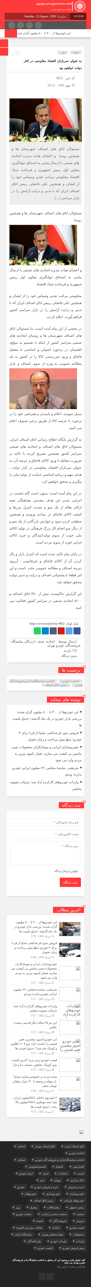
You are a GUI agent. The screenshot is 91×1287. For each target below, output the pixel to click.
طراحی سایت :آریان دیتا (71, 1266)
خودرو (21, 1187)
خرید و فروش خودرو (46, 1187)
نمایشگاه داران (23, 1234)
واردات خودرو (58, 1241)
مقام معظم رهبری (52, 1234)
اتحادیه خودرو (70, 681)
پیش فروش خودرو (73, 1248)
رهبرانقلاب (53, 1207)
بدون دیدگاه (69, 656)
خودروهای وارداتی (73, 1200)
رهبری (33, 1207)
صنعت (80, 1214)
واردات (80, 1241)
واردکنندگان (34, 1241)
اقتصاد (59, 1166)
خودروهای (30, 1193)
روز (18, 1207)
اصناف (21, 1160)
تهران (57, 1180)
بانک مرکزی (77, 1180)
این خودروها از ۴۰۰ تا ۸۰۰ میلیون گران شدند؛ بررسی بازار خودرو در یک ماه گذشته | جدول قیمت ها (47, 718)
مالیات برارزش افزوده (29, 1227)
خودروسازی (53, 1193)
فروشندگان (59, 1221)
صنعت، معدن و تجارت (54, 1214)
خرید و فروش (76, 1187)
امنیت (80, 1173)
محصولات (78, 1234)
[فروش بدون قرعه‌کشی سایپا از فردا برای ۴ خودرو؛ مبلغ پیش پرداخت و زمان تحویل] (45, 950)
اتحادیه (21, 1146)
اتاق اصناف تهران (45, 1146)
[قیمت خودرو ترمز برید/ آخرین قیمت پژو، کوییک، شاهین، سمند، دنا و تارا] (45, 1065)
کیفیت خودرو (45, 1248)
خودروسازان (77, 1193)
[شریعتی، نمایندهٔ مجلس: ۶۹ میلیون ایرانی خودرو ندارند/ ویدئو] (45, 994)
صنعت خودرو (23, 1214)
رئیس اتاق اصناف (56, 685)
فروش (80, 1221)
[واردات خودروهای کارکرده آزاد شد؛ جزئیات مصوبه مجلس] (45, 1011)
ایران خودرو (26, 1173)
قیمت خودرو (77, 1227)
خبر (63, 52)
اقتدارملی (78, 1166)
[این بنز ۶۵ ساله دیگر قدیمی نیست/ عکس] (45, 1027)
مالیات (56, 1227)
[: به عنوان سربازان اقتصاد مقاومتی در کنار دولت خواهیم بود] (13, 92)
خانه (76, 52)
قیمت (39, 1221)
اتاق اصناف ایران (74, 1146)
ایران (45, 1173)
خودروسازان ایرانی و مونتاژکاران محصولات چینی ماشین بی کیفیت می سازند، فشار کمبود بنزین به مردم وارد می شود (46, 753)
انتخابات (62, 1173)
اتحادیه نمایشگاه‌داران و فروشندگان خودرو (59, 1160)
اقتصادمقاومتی (37, 1166)
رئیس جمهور (76, 1207)
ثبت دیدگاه (70, 882)
